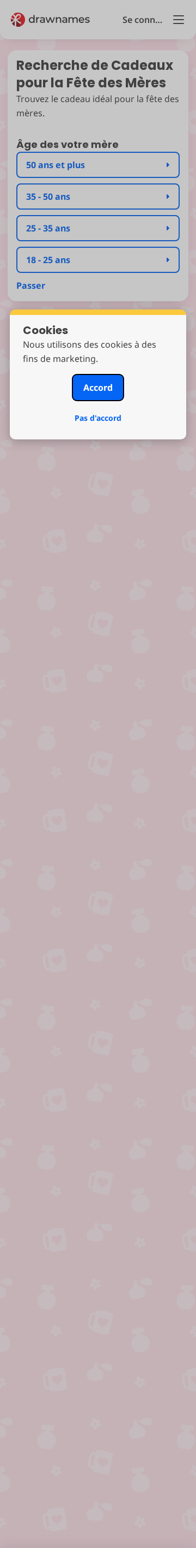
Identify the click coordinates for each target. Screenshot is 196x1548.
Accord (98, 388)
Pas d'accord (98, 418)
